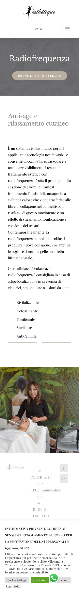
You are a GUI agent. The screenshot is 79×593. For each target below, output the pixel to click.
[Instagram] (64, 478)
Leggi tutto (13, 586)
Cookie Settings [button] (16, 580)
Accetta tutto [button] (40, 580)
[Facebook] (64, 468)
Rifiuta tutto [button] (61, 580)
